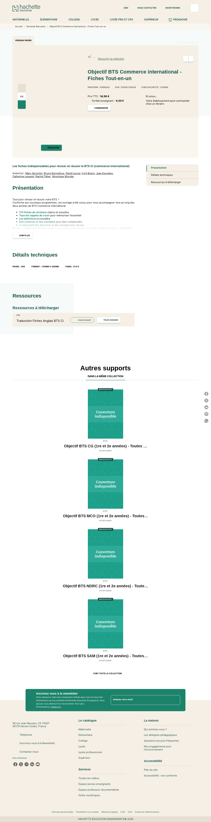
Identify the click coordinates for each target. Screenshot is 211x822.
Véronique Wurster (63, 176)
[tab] (22, 20)
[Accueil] (26, 8)
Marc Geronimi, (34, 173)
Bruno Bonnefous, (54, 173)
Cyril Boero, (88, 173)
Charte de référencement (147, 812)
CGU (123, 812)
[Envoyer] (176, 700)
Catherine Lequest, (24, 176)
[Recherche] (194, 8)
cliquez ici (56, 707)
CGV (130, 812)
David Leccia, (73, 173)
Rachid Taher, (43, 176)
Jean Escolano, (105, 173)
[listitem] (15, 764)
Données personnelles (62, 812)
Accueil (18, 26)
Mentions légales (110, 812)
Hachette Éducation (35, 26)
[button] (124, 8)
